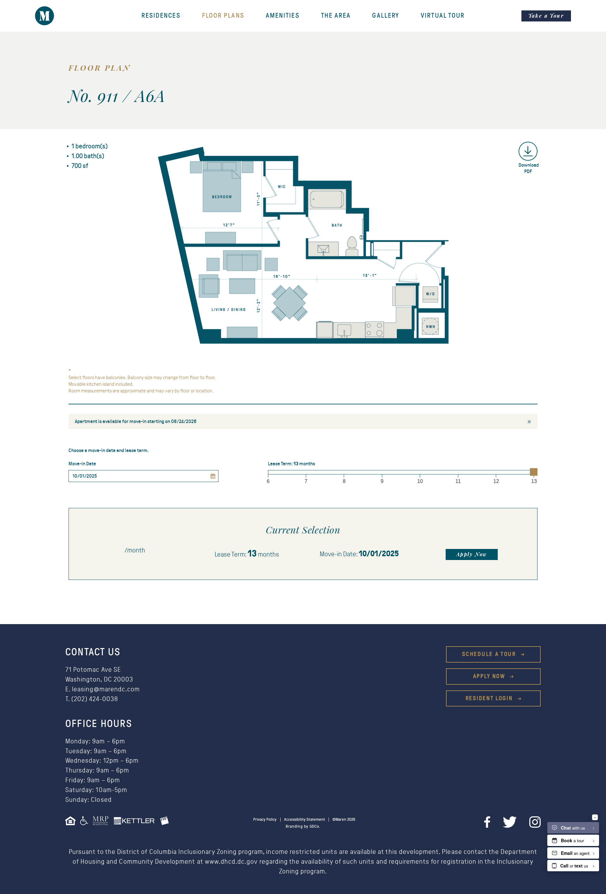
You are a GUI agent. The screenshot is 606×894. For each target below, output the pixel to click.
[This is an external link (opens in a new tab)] (103, 823)
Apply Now (471, 554)
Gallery (385, 16)
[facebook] (487, 822)
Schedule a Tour (490, 654)
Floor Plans (223, 16)
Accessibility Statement (304, 819)
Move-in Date (82, 464)
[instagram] (535, 822)
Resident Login (490, 698)
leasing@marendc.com (106, 689)
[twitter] (510, 822)
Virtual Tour (443, 16)
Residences (161, 16)
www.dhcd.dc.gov (231, 861)
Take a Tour (546, 15)
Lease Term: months (291, 464)
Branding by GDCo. (303, 826)
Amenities (283, 16)
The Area (336, 16)
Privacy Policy (264, 819)
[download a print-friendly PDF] (528, 151)
